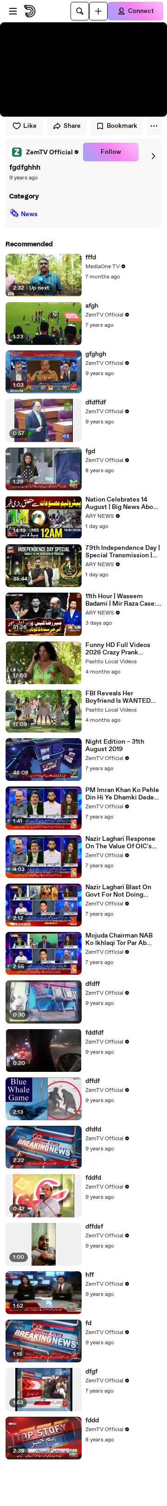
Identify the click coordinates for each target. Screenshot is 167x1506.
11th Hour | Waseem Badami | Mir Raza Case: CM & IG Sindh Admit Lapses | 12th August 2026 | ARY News (120, 600)
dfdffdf (95, 402)
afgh (91, 306)
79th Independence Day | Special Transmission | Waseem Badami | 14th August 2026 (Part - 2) (122, 551)
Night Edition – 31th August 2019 (114, 745)
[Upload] (98, 11)
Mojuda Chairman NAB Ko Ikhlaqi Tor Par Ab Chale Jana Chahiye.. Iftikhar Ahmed (119, 939)
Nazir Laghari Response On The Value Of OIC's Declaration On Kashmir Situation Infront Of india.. (121, 842)
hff (89, 1275)
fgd (90, 451)
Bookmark (122, 126)
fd (88, 1323)
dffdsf (94, 1226)
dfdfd (93, 1129)
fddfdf (94, 1033)
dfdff (92, 984)
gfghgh (95, 354)
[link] (44, 152)
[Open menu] (13, 11)
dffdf (92, 1081)
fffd (90, 257)
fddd (92, 1420)
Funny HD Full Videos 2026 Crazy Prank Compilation (117, 648)
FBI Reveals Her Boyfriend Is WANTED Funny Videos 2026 (118, 697)
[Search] (80, 11)
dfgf (91, 1371)
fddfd (93, 1178)
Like (30, 126)
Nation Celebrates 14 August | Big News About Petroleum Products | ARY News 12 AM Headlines (122, 503)
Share (72, 126)
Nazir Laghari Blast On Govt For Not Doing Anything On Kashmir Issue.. (118, 891)
